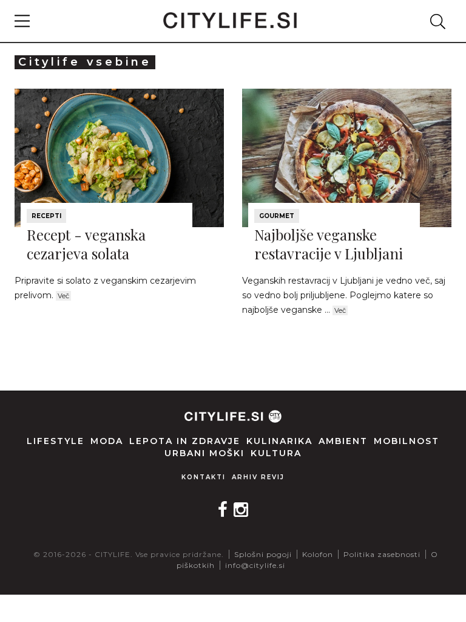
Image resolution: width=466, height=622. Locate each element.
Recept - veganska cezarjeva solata (86, 244)
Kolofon (317, 554)
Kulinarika (279, 441)
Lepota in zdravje (184, 441)
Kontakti (203, 477)
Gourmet (276, 216)
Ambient (343, 441)
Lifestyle (55, 441)
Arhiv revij (258, 477)
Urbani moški (204, 453)
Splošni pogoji (263, 554)
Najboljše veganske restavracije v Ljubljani (328, 244)
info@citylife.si (255, 565)
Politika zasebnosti (381, 554)
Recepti (46, 216)
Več (63, 296)
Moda (106, 441)
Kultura (276, 453)
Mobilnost (406, 441)
